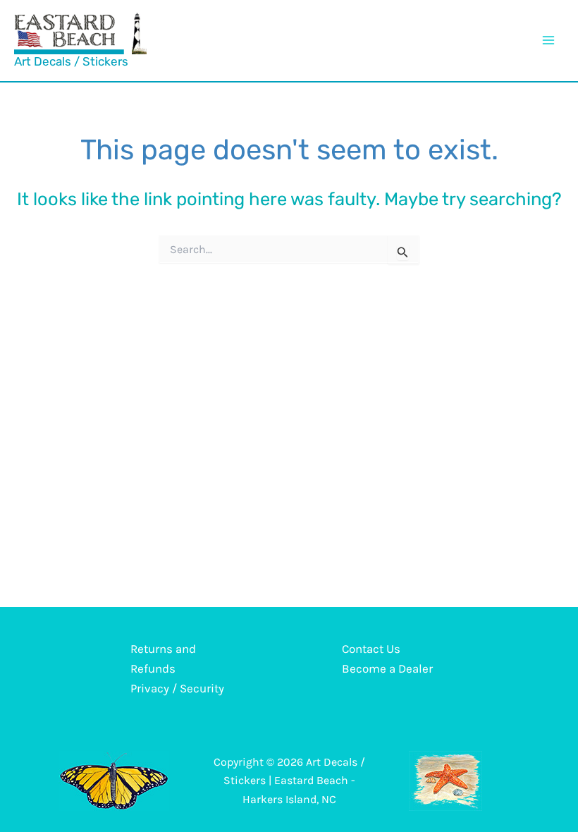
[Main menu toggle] (548, 40)
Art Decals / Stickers (71, 61)
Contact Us (371, 649)
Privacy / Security (177, 688)
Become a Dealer (387, 668)
